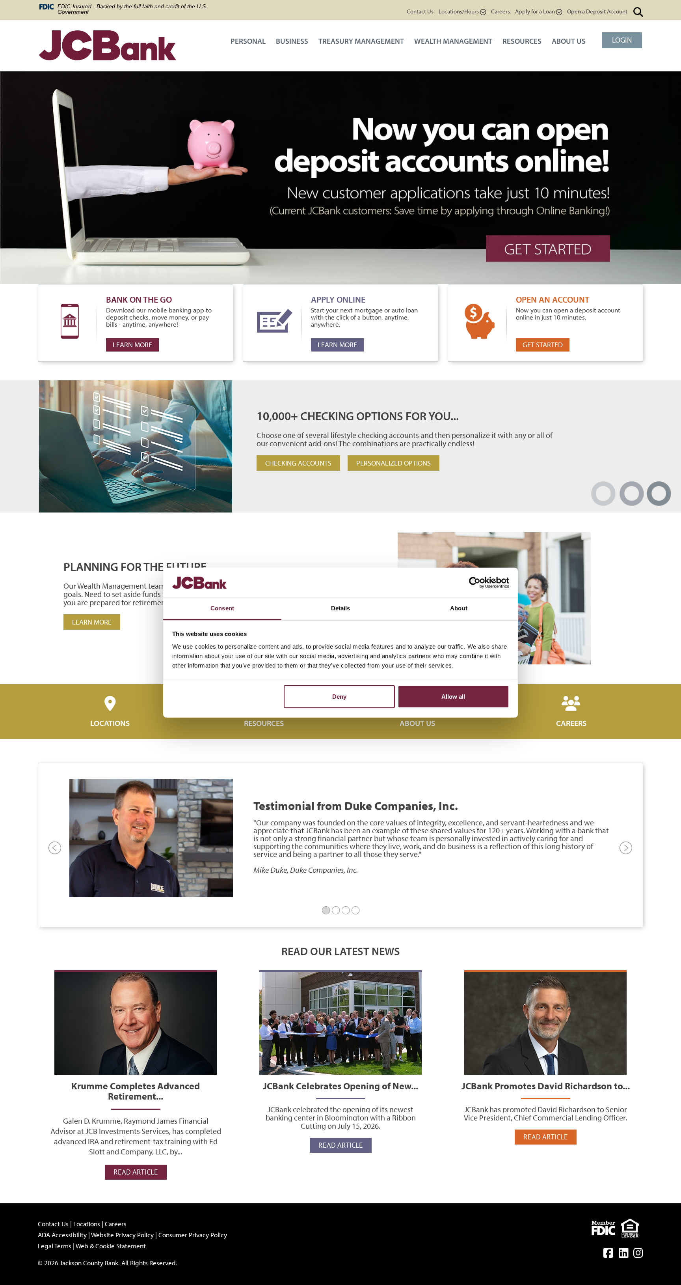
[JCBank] (107, 46)
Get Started (543, 344)
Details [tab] (340, 608)
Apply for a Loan (535, 11)
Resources (521, 41)
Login (622, 40)
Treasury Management (361, 41)
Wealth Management (453, 41)
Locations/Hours (459, 11)
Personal (248, 41)
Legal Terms (54, 1246)
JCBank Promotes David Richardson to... (545, 1022)
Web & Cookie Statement (111, 1246)
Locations (110, 723)
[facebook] (608, 1254)
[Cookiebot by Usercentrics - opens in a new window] (474, 583)
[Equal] (632, 1227)
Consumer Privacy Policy (192, 1235)
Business (292, 41)
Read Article (136, 1172)
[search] (638, 12)
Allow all (453, 696)
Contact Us (420, 11)
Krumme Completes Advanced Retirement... (135, 1022)
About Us (569, 41)
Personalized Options (393, 463)
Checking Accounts (298, 463)
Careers (500, 11)
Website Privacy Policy (122, 1235)
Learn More (132, 344)
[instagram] (638, 1254)
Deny (339, 696)
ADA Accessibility (62, 1235)
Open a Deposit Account (597, 11)
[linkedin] (624, 1254)
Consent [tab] (222, 608)
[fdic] (606, 1227)
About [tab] (458, 608)
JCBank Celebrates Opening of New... (340, 1022)
